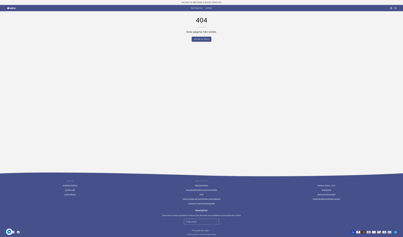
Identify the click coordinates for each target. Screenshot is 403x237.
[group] (201, 2)
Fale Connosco (201, 185)
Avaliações (326, 190)
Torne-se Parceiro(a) (326, 194)
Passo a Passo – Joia (326, 185)
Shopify (213, 234)
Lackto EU (195, 234)
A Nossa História (70, 185)
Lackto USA (70, 190)
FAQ (201, 194)
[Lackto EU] (11, 8)
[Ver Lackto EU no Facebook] (18, 232)
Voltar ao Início (201, 39)
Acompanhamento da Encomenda (201, 190)
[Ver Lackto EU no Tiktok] (13, 232)
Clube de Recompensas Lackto (326, 199)
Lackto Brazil (70, 194)
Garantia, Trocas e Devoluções (201, 203)
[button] (197, 8)
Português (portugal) (200, 230)
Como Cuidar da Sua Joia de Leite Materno (201, 199)
